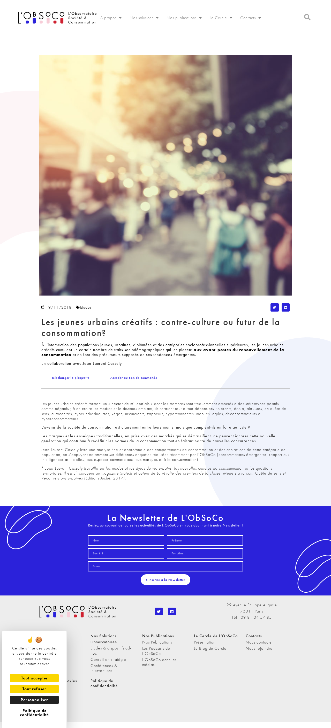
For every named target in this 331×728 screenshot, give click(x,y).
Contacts (248, 17)
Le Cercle (218, 17)
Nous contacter (259, 642)
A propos (108, 17)
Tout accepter (34, 678)
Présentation (204, 642)
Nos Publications (157, 642)
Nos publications (182, 17)
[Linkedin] (172, 611)
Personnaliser (34, 699)
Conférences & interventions (104, 668)
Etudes (86, 307)
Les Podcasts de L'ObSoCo (156, 651)
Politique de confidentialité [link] (34, 712)
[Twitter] (159, 611)
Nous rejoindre (259, 648)
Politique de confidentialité (104, 683)
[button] (274, 307)
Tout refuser (34, 689)
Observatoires (104, 642)
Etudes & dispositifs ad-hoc (111, 650)
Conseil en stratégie (108, 659)
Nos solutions (141, 17)
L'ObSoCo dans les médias (159, 662)
